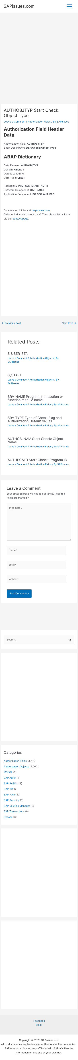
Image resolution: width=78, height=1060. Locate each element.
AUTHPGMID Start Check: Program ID (37, 460)
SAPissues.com (19, 6)
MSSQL (8, 772)
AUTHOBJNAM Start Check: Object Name (35, 440)
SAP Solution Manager (17, 805)
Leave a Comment (14, 121)
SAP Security (11, 800)
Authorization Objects (42, 358)
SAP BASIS (10, 783)
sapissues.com (41, 210)
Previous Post (11, 323)
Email (39, 1024)
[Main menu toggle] (69, 6)
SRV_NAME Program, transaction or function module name (35, 398)
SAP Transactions (14, 811)
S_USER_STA (18, 354)
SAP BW (8, 788)
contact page (20, 218)
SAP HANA (10, 794)
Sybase (8, 817)
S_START (15, 375)
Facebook (39, 1020)
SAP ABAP (10, 777)
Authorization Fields (39, 121)
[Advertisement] (39, 63)
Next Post (69, 323)
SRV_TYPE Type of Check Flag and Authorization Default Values (35, 419)
